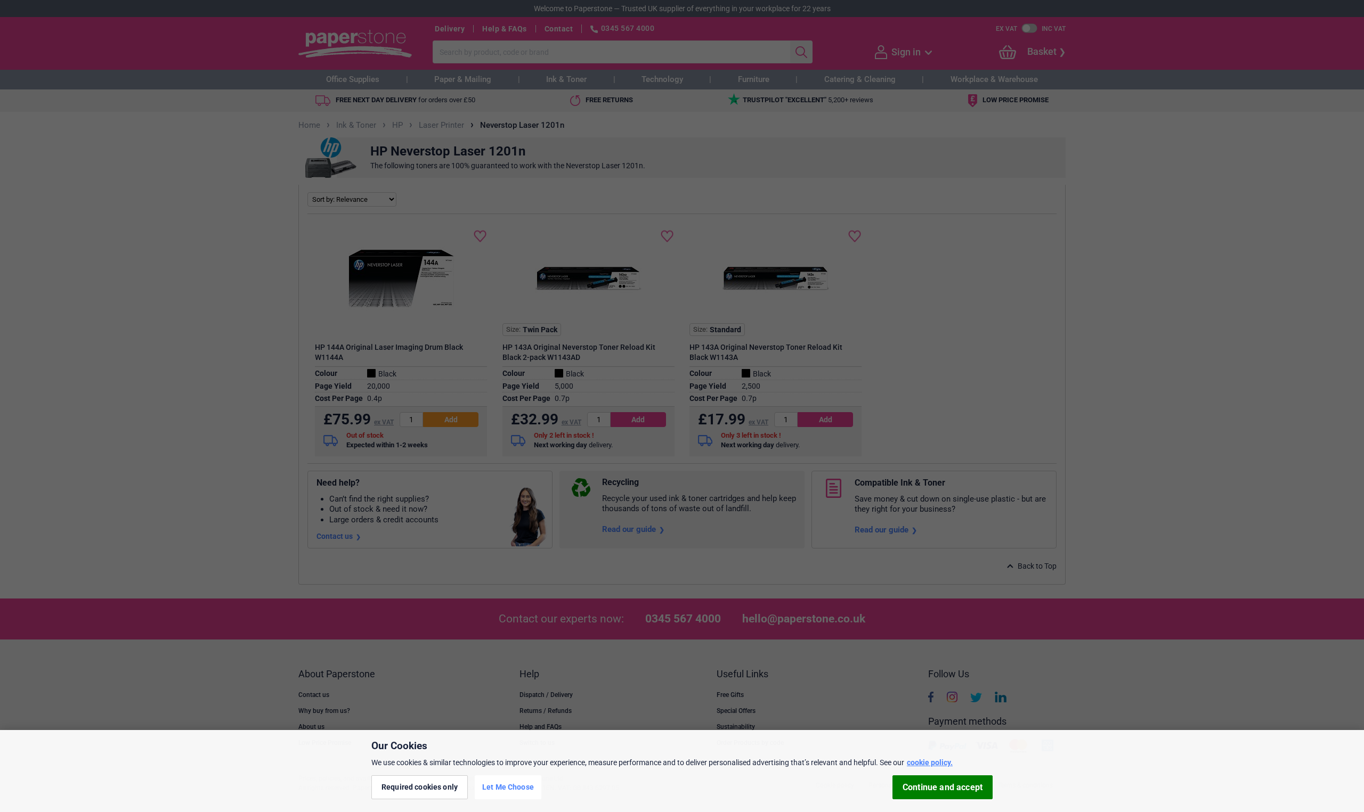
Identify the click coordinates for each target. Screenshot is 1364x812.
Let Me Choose (508, 787)
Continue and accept (943, 787)
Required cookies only (419, 787)
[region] (682, 771)
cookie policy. (930, 762)
